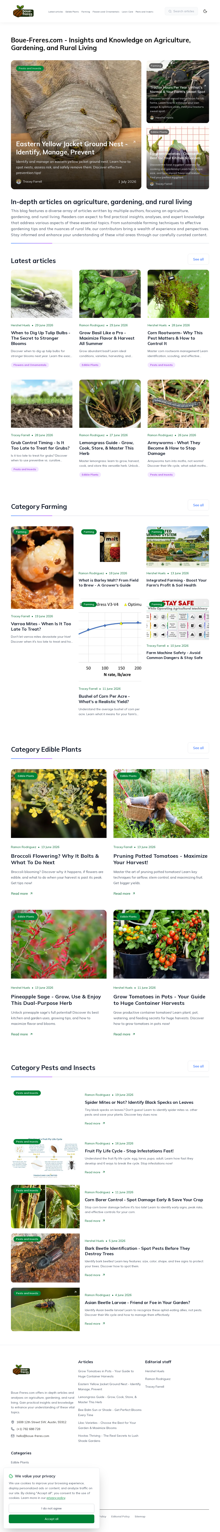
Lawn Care (127, 11)
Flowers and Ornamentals (106, 11)
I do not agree (51, 1508)
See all (198, 259)
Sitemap (140, 1516)
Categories (21, 1452)
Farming (85, 11)
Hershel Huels (20, 325)
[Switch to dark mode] (205, 11)
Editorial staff (158, 1361)
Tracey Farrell (20, 435)
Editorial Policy (120, 1516)
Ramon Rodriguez (92, 325)
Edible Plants (72, 11)
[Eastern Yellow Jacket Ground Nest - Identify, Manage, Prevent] (76, 124)
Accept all (51, 1519)
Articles (85, 1361)
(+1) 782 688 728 (28, 1429)
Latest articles (55, 11)
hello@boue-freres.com (33, 1436)
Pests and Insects (144, 11)
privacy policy (56, 1498)
